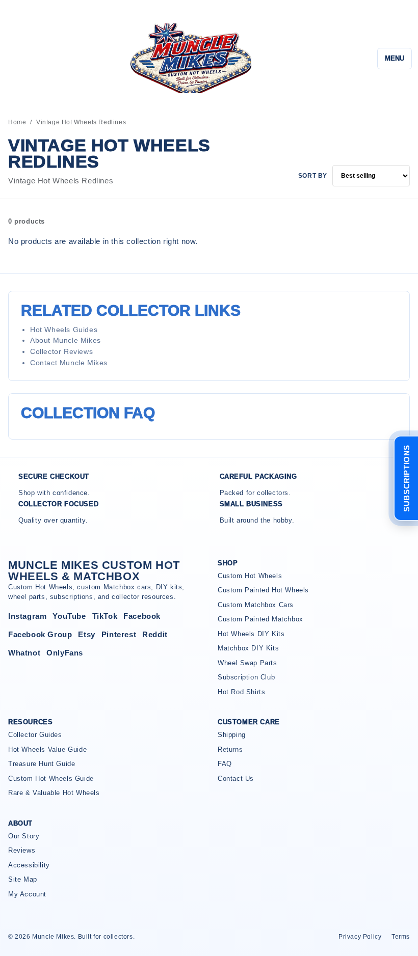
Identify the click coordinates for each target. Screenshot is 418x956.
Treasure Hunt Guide (41, 764)
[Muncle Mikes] (189, 58)
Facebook (142, 616)
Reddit (155, 634)
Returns (230, 749)
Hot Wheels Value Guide (47, 749)
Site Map (22, 879)
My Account (27, 894)
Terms (400, 936)
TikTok (105, 616)
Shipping (232, 735)
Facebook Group (40, 634)
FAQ (225, 764)
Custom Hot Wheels (250, 576)
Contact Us (236, 778)
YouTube (69, 616)
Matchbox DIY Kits (248, 648)
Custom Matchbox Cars (256, 605)
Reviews (21, 850)
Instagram (27, 616)
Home (17, 122)
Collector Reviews (61, 351)
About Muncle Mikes (65, 340)
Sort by (312, 175)
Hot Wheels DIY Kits (251, 634)
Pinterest (118, 634)
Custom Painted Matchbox (260, 619)
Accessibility (29, 865)
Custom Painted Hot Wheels (263, 590)
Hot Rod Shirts (241, 692)
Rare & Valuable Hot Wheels (54, 793)
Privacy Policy (359, 936)
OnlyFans (64, 652)
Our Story (23, 836)
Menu (394, 58)
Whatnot (24, 652)
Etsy (86, 634)
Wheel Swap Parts (247, 663)
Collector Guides (35, 735)
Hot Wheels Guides (63, 329)
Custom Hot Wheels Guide (51, 778)
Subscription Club (246, 677)
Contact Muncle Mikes (69, 363)
